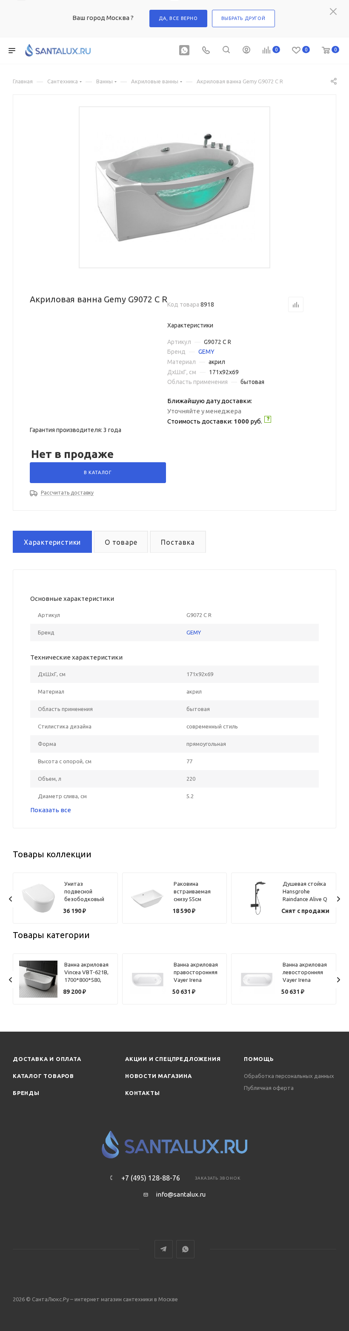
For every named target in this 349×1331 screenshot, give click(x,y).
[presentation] (10, 898)
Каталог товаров (43, 1076)
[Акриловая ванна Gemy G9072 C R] (174, 187)
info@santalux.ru (181, 1194)
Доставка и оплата (47, 1059)
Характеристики (52, 542)
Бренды (26, 1093)
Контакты (142, 1093)
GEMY (206, 351)
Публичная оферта (269, 1088)
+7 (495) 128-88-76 (150, 1178)
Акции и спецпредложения (172, 1059)
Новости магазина (158, 1076)
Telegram (163, 1249)
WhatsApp (185, 1249)
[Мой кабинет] (246, 50)
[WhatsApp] (184, 50)
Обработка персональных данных (289, 1076)
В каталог (98, 472)
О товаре (121, 542)
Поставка (178, 542)
